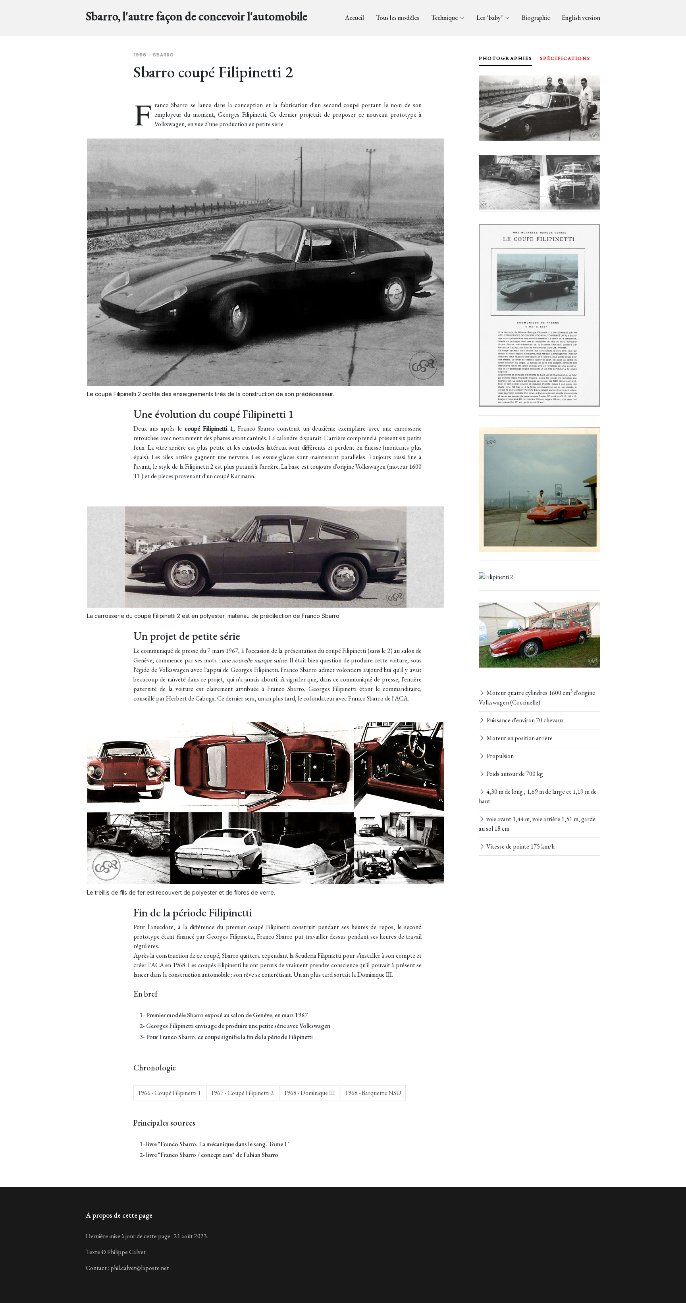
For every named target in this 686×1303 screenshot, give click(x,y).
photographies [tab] (505, 58)
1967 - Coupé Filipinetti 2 (242, 1093)
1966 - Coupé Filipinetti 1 (169, 1093)
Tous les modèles (397, 17)
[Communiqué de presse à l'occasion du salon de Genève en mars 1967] (539, 315)
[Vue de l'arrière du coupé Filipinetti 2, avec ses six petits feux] (496, 577)
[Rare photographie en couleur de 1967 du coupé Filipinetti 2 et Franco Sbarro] (539, 489)
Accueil (354, 17)
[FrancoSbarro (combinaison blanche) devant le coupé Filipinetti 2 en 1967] (539, 108)
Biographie (536, 17)
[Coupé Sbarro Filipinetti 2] (539, 635)
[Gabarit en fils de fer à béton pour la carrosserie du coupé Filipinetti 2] (539, 182)
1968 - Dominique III (309, 1093)
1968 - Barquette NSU (373, 1093)
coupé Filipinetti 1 (209, 428)
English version (581, 17)
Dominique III (374, 974)
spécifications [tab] (565, 58)
